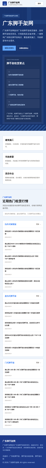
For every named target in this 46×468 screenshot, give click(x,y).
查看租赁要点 (23, 48)
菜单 (39, 3)
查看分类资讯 (9, 48)
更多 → (38, 224)
